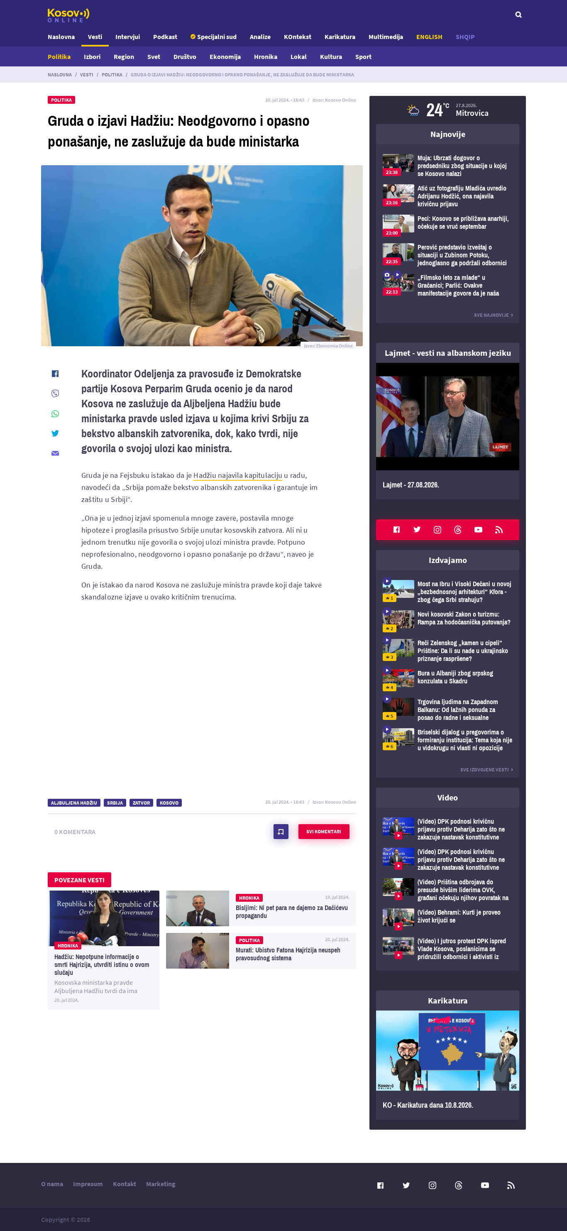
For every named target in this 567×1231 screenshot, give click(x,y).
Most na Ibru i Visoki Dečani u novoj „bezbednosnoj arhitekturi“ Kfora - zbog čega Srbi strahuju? (448, 592)
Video (447, 797)
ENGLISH (429, 36)
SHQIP (465, 36)
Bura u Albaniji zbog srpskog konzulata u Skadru (448, 680)
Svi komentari (323, 831)
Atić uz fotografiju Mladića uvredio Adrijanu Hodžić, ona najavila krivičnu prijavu (448, 196)
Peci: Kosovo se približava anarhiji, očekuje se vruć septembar (448, 226)
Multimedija (386, 36)
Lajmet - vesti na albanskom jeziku (448, 353)
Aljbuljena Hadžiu (74, 803)
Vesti (95, 36)
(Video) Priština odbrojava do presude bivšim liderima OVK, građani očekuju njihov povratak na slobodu (448, 890)
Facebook (396, 530)
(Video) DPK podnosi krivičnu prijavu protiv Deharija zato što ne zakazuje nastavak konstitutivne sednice (448, 829)
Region (124, 56)
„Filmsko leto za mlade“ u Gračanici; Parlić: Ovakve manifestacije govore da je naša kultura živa (448, 285)
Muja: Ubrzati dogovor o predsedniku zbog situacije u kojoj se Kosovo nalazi (448, 166)
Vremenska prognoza (447, 110)
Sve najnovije (491, 315)
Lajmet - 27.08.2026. (447, 431)
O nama (52, 1184)
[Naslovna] (68, 15)
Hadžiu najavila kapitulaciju (237, 475)
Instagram (437, 530)
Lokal (299, 56)
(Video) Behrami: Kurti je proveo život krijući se (448, 919)
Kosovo (169, 803)
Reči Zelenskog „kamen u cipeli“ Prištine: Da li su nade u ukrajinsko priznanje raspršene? (448, 651)
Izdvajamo (448, 560)
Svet (153, 56)
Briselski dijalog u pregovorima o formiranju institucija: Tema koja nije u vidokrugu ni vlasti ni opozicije (448, 740)
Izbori (92, 56)
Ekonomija (225, 56)
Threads (458, 530)
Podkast (165, 36)
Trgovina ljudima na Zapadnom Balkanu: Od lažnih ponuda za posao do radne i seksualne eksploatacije (448, 710)
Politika (59, 56)
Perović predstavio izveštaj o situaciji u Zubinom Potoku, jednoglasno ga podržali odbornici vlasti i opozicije (448, 255)
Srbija (115, 803)
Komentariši (281, 831)
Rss (499, 530)
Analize (260, 36)
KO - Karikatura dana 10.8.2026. (447, 1065)
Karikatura (340, 36)
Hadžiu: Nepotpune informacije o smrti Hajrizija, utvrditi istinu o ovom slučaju (103, 950)
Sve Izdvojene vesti (484, 769)
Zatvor (141, 803)
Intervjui (127, 36)
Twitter (417, 530)
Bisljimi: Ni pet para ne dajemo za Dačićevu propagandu (261, 908)
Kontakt (124, 1184)
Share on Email (55, 453)
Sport (363, 56)
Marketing (161, 1184)
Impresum (88, 1184)
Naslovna (61, 36)
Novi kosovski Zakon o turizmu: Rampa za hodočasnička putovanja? (448, 621)
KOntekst (297, 36)
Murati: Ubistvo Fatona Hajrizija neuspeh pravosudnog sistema (261, 951)
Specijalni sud (217, 36)
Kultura (331, 56)
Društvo (185, 56)
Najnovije (447, 134)
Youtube (479, 530)
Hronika (265, 56)
